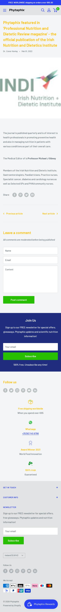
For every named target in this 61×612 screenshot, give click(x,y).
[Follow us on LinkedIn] (35, 390)
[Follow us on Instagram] (17, 390)
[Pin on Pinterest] (20, 194)
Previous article (14, 213)
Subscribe (30, 356)
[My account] (49, 10)
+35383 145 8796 (30, 433)
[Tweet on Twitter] (26, 194)
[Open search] (43, 10)
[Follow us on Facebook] (5, 390)
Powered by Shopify (12, 605)
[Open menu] (4, 10)
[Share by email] (32, 194)
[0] (55, 10)
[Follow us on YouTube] (29, 390)
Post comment (19, 299)
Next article (48, 213)
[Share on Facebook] (14, 194)
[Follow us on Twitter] (11, 390)
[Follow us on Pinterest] (23, 390)
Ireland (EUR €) (11, 555)
